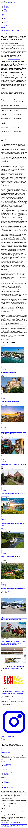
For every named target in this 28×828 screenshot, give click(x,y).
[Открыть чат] (1, 749)
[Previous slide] (2, 346)
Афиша (5, 11)
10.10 (5, 375)
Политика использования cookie (15, 825)
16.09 (2, 528)
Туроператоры (7, 765)
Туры (5, 5)
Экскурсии (6, 6)
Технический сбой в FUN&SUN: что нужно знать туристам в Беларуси (12, 692)
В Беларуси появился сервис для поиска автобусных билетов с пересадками (14, 618)
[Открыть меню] (3, 2)
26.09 (8, 559)
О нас (5, 779)
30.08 (2, 591)
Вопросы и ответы (8, 787)
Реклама (6, 788)
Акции (5, 10)
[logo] (11, 2)
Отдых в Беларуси (8, 774)
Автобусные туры (8, 772)
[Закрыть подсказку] (1, 738)
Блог (5, 9)
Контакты (6, 782)
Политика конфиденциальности (9, 824)
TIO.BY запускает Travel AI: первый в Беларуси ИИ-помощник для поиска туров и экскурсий (13, 668)
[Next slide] (4, 346)
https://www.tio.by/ (5, 803)
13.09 (2, 436)
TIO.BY (3, 822)
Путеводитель (7, 764)
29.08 (2, 496)
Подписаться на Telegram (9, 707)
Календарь (6, 7)
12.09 (2, 375)
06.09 (2, 404)
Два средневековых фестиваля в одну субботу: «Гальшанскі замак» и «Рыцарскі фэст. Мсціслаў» (13, 643)
